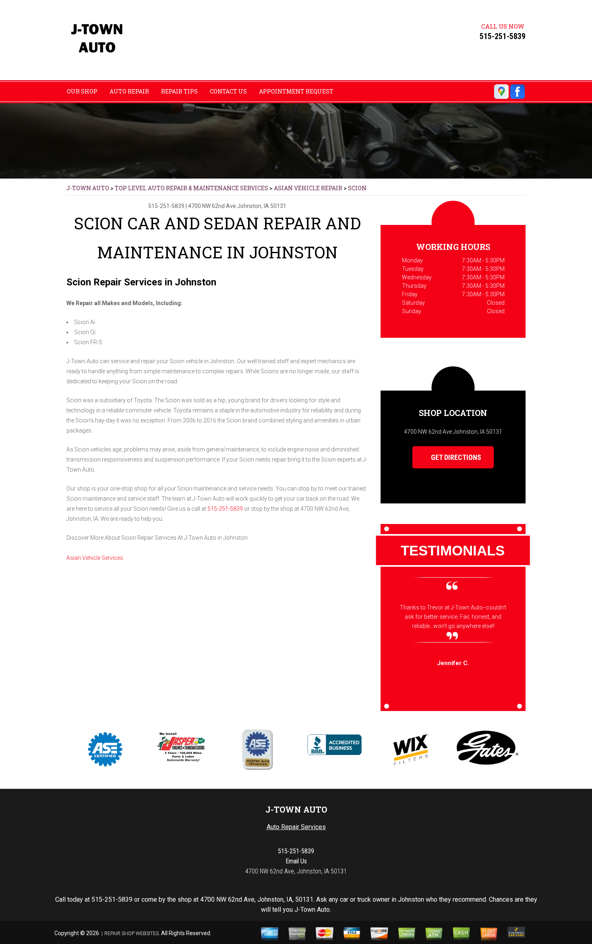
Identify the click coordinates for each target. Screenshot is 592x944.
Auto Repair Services (296, 827)
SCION (357, 188)
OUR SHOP (82, 91)
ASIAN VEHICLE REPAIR (308, 188)
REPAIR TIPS (179, 91)
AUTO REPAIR (129, 91)
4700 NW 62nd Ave (212, 206)
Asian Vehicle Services (94, 558)
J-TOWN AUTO (87, 188)
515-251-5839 (503, 36)
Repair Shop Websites (131, 933)
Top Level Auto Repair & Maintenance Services (191, 188)
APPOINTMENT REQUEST (296, 91)
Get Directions (455, 457)
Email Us (296, 861)
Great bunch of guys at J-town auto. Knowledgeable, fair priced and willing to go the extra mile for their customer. (453, 616)
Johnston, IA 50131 (261, 206)
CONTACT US (228, 91)
